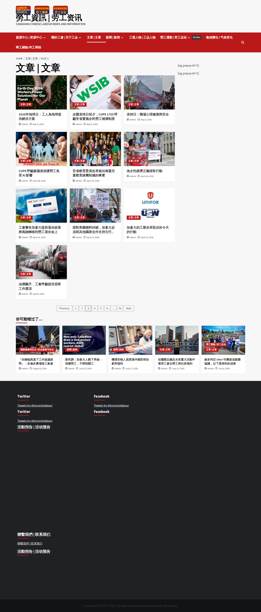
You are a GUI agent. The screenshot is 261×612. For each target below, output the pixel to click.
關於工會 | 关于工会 (64, 37)
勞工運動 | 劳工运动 (180, 37)
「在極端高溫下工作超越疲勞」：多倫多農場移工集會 (36, 362)
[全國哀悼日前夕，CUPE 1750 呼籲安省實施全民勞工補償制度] (95, 92)
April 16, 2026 (39, 237)
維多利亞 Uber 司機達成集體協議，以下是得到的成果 (222, 362)
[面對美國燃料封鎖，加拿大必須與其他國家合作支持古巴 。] (95, 205)
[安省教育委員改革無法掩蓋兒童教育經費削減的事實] (95, 149)
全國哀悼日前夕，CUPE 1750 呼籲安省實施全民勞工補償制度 (95, 116)
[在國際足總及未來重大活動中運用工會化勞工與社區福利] (177, 340)
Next (128, 308)
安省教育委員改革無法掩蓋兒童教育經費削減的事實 (94, 173)
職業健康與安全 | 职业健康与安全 (37, 349)
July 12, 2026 (178, 368)
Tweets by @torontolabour (35, 405)
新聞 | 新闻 (113, 37)
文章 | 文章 (94, 37)
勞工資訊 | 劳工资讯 (49, 17)
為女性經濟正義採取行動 (144, 171)
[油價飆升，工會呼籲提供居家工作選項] (41, 262)
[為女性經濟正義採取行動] (149, 149)
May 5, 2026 (38, 124)
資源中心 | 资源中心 (29, 37)
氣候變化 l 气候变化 (219, 37)
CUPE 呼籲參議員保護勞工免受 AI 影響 (39, 173)
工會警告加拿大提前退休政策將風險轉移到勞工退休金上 (40, 230)
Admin (25, 124)
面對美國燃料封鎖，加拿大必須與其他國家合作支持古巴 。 (94, 230)
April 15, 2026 (93, 237)
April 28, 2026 (39, 181)
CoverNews (151, 605)
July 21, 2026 (132, 368)
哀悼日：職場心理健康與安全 (148, 114)
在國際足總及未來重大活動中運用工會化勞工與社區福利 (176, 362)
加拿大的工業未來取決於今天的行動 (148, 230)
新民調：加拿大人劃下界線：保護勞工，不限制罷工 (83, 362)
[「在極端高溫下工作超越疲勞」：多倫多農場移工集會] (37, 340)
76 (119, 308)
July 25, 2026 (85, 368)
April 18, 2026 (93, 181)
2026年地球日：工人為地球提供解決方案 (40, 116)
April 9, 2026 (38, 294)
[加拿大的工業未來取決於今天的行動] (149, 205)
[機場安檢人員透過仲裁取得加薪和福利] (130, 340)
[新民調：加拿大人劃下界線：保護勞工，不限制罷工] (84, 340)
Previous (64, 308)
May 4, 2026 (92, 124)
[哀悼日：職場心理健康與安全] (149, 92)
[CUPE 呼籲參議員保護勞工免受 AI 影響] (41, 149)
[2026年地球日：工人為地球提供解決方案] (41, 92)
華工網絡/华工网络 (28, 47)
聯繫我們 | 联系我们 (29, 543)
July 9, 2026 (224, 368)
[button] (242, 42)
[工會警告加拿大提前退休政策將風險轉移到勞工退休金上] (41, 205)
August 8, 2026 (40, 368)
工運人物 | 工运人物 (142, 37)
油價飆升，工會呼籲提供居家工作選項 (40, 286)
